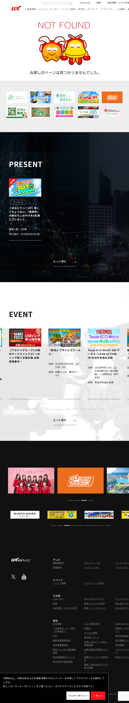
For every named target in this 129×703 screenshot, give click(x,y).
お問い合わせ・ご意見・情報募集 (96, 643)
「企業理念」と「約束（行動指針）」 (64, 630)
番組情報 (31, 9)
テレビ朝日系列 (92, 623)
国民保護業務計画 (61, 640)
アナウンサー (107, 9)
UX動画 (121, 9)
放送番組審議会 (60, 644)
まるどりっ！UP (92, 562)
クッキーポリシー (78, 695)
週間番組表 (58, 562)
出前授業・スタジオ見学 (65, 607)
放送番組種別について (64, 657)
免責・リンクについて (95, 607)
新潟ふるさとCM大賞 (94, 603)
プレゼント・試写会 (94, 583)
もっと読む (60, 261)
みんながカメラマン (94, 598)
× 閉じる (98, 695)
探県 (99, 2)
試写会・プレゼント (88, 9)
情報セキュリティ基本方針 (96, 658)
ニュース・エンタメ (49, 9)
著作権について (92, 637)
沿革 (55, 635)
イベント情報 (68, 9)
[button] (90, 500)
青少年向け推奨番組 (63, 661)
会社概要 (57, 623)
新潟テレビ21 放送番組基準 (64, 651)
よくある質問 (90, 632)
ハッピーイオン (92, 567)
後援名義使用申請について (96, 651)
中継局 (87, 628)
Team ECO (85, 2)
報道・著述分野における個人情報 (96, 666)
